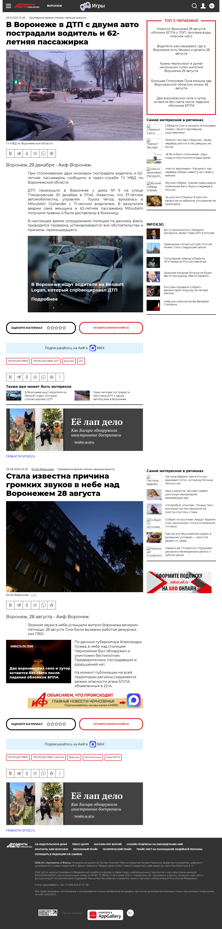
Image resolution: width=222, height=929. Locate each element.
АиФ (34, 595)
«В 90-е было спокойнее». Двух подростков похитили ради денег (188, 156)
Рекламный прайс (85, 849)
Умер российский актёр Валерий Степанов (186, 303)
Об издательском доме (51, 844)
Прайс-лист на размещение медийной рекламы (169, 849)
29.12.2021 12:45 (15, 17)
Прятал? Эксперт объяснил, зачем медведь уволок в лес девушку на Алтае (188, 143)
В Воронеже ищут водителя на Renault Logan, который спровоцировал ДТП (77, 287)
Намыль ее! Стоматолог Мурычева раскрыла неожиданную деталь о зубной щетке (188, 551)
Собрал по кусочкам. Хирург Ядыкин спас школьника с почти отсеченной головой (190, 523)
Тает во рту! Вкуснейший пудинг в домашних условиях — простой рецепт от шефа (188, 537)
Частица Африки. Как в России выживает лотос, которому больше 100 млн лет (189, 480)
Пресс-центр (80, 844)
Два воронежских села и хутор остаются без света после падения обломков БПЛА (181, 102)
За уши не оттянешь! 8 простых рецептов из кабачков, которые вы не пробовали (190, 201)
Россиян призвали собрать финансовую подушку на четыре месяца (186, 290)
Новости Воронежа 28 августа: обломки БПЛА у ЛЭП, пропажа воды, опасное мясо (181, 32)
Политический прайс (117, 849)
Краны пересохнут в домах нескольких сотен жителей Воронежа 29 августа (181, 67)
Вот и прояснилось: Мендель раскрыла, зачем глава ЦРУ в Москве (189, 231)
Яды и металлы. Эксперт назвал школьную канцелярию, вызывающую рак (186, 494)
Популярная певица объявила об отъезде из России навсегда (185, 260)
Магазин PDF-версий (108, 844)
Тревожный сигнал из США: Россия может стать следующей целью (188, 246)
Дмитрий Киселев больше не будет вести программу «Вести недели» (188, 274)
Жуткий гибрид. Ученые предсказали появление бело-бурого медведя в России (190, 186)
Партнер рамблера (72, 913)
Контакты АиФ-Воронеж (51, 849)
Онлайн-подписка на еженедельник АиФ (155, 844)
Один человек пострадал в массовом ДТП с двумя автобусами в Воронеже (111, 396)
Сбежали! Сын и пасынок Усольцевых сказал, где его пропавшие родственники (190, 129)
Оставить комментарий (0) (111, 327)
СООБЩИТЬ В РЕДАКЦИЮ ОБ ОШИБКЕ (58, 854)
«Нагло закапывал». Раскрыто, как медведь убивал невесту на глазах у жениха (189, 172)
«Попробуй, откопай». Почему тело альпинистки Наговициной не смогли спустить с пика (189, 509)
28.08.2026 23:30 (17, 469)
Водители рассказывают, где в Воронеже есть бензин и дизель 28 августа (181, 49)
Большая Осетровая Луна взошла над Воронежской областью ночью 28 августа (181, 84)
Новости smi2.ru (20, 456)
